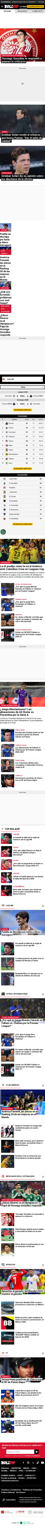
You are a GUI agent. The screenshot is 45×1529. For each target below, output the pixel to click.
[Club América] (43, 1085)
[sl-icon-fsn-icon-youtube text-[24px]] (42, 1462)
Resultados (22, 11)
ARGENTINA (16, 1468)
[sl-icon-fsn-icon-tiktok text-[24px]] (37, 1462)
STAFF (20, 1475)
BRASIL (26, 1468)
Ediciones (5, 1468)
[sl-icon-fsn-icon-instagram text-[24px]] (28, 1462)
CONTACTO (30, 1475)
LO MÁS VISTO (37, 11)
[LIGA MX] (43, 906)
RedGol (21, 1478)
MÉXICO (13, 1471)
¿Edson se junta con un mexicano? (23, 2)
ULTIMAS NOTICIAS (23, 8)
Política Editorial (8, 1492)
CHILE (34, 1468)
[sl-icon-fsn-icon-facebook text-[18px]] (23, 1462)
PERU (21, 1471)
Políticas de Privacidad (32, 1490)
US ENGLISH (30, 1471)
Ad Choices (21, 1492)
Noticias (7, 11)
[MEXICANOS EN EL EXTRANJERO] (43, 1177)
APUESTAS (31, 1478)
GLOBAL (4, 1471)
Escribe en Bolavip (8, 1478)
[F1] (43, 1353)
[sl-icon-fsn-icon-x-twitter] (33, 1462)
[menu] (2, 6)
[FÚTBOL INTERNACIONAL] (43, 994)
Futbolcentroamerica (10, 1481)
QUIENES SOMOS (8, 1475)
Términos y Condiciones (32, 1456)
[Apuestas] (43, 1265)
